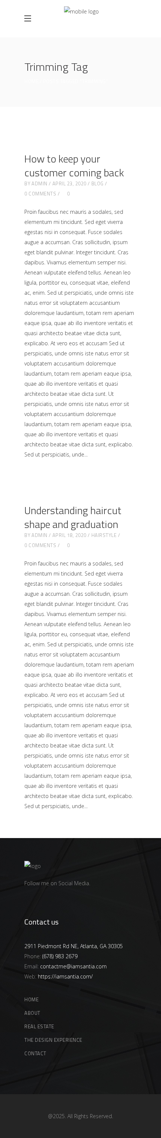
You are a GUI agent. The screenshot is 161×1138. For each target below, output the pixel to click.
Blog (97, 183)
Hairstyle (104, 535)
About (32, 1013)
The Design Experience (53, 1040)
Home (31, 81)
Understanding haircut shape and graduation (72, 517)
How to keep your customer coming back (74, 165)
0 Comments (40, 193)
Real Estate (39, 1026)
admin (39, 183)
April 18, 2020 (69, 535)
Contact (35, 1053)
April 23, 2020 (69, 183)
